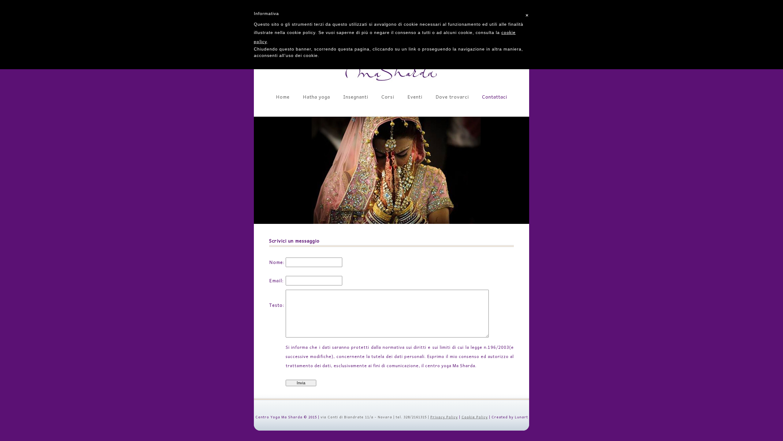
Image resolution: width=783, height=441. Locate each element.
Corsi (387, 96)
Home (283, 96)
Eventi (414, 96)
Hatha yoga (316, 96)
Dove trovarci (452, 96)
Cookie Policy (475, 417)
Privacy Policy (444, 417)
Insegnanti (355, 96)
